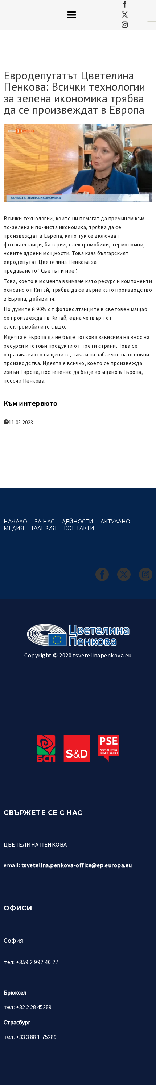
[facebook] (124, 4)
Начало (15, 521)
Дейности (77, 521)
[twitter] (124, 14)
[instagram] (124, 24)
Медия (14, 528)
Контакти (79, 528)
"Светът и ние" (57, 270)
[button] (71, 14)
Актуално (115, 521)
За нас (44, 521)
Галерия (44, 528)
